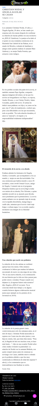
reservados (17, 380)
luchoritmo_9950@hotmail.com (15, 396)
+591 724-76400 (9, 388)
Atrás (3, 7)
